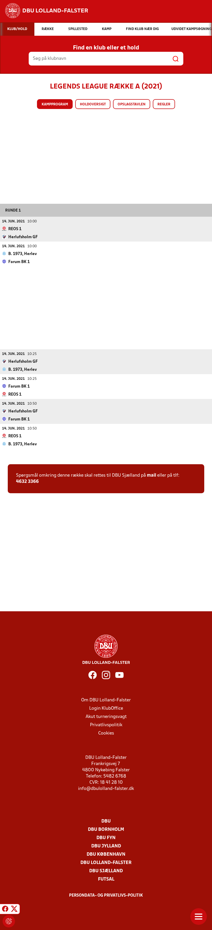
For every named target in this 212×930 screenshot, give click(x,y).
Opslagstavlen (132, 104)
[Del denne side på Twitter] (14, 910)
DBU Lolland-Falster (106, 863)
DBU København (106, 854)
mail (151, 475)
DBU (106, 821)
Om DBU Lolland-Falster (106, 700)
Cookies (106, 733)
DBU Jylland (106, 846)
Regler (163, 104)
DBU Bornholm (106, 829)
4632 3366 (27, 481)
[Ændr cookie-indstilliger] (9, 921)
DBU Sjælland (106, 871)
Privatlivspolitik (106, 725)
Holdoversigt (93, 104)
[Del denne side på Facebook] (5, 910)
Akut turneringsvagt (106, 717)
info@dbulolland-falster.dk (106, 789)
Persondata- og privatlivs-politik (106, 895)
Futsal (106, 879)
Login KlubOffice (106, 708)
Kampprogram (55, 104)
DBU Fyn (106, 838)
